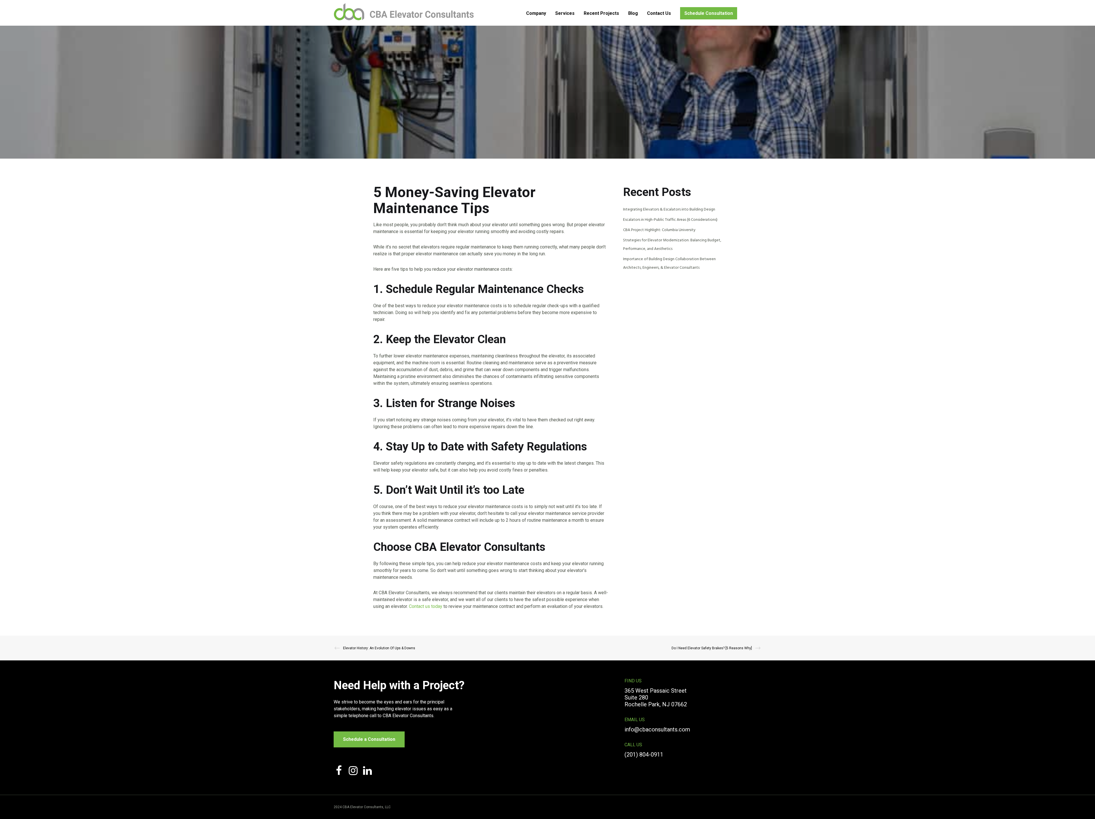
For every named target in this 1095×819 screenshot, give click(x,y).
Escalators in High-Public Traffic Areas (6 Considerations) (670, 220)
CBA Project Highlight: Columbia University (659, 230)
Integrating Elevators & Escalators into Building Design (669, 209)
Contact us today (425, 606)
